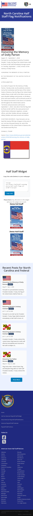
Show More (16, 380)
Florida (3, 469)
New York (19, 459)
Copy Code (9, 193)
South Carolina (21, 475)
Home (2, 412)
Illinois (2, 476)
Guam (18, 497)
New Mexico (20, 458)
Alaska (3, 454)
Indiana (3, 478)
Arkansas (3, 458)
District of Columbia (6, 467)
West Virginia (20, 490)
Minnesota (4, 495)
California (3, 459)
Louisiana (3, 486)
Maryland (3, 490)
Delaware (3, 465)
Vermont (19, 484)
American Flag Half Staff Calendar (9, 423)
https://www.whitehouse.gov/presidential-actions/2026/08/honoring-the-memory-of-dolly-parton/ (16, 137)
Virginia (19, 486)
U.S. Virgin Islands (21, 503)
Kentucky (3, 484)
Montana (3, 501)
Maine (2, 488)
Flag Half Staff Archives (7, 427)
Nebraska (3, 503)
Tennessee (20, 478)
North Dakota (20, 463)
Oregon (19, 469)
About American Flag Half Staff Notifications (12, 419)
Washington (20, 488)
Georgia (3, 471)
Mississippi (4, 497)
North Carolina (21, 461)
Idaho (2, 475)
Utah (18, 482)
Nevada (19, 452)
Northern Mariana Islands (24, 499)
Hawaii (3, 473)
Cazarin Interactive (26, 514)
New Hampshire (21, 454)
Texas (18, 480)
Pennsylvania (20, 471)
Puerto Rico (20, 501)
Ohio (18, 465)
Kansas (3, 482)
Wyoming (19, 493)
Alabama (3, 452)
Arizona (3, 456)
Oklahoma (20, 467)
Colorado (3, 461)
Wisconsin (20, 491)
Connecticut (4, 463)
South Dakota (20, 476)
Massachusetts (5, 491)
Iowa (2, 480)
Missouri (3, 499)
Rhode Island (20, 473)
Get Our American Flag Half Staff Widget (11, 416)
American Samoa (21, 495)
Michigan (3, 493)
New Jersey (20, 456)
